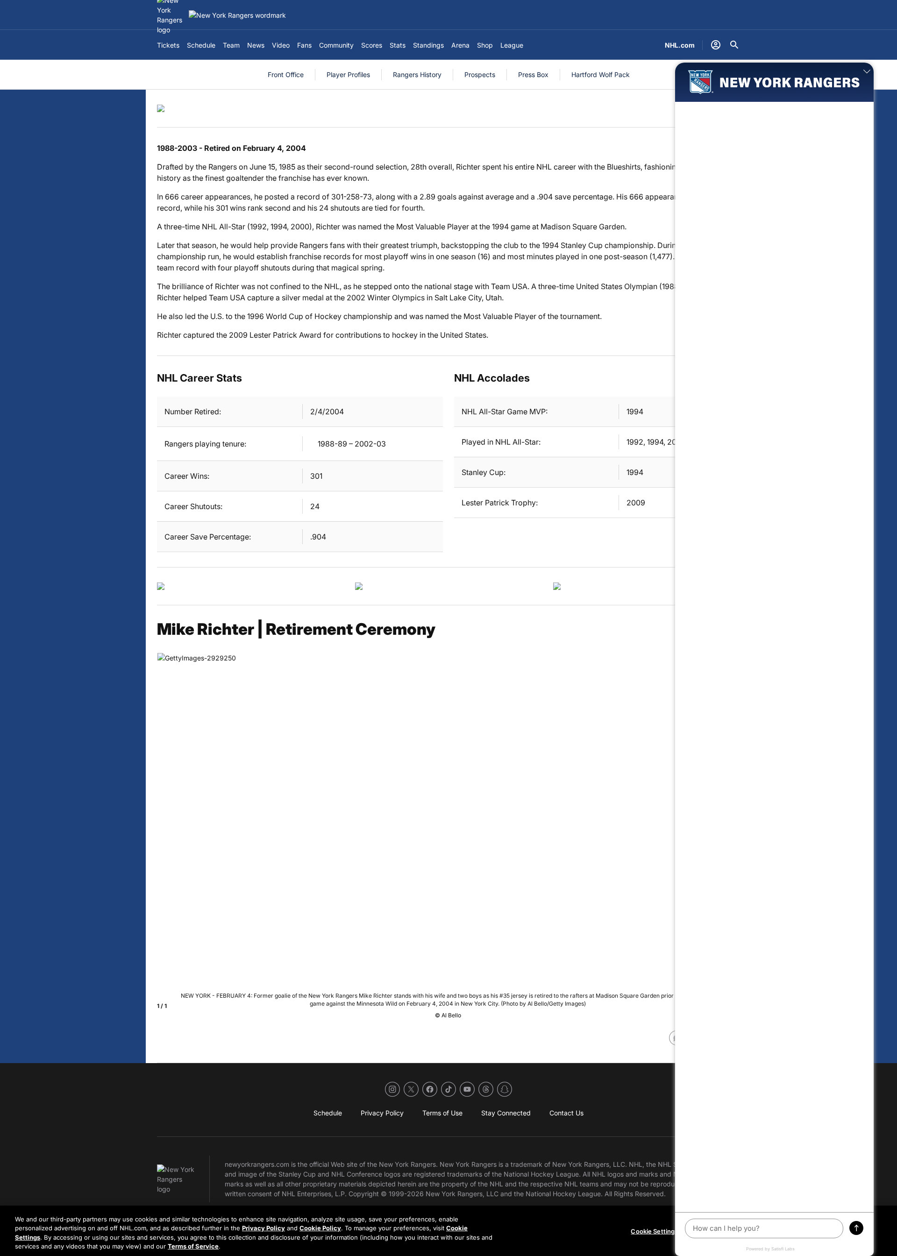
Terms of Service (193, 1246)
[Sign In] (715, 44)
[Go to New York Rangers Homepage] (237, 15)
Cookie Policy (320, 1228)
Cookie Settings (654, 1231)
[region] (448, 1231)
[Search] (734, 44)
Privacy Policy (263, 1228)
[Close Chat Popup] (867, 72)
